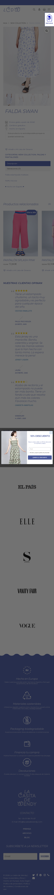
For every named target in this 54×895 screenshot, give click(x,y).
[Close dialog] (51, 433)
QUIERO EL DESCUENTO (40, 457)
